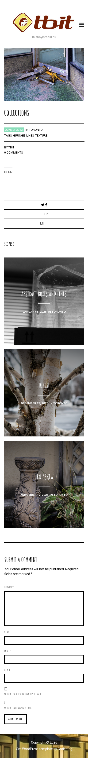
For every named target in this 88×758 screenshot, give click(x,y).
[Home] (44, 22)
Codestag (65, 749)
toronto (36, 129)
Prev (46, 214)
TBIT (11, 147)
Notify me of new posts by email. (18, 708)
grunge (19, 135)
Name (7, 632)
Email (7, 651)
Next (41, 223)
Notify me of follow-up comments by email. (22, 694)
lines (30, 135)
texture (41, 135)
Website (7, 670)
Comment (9, 587)
